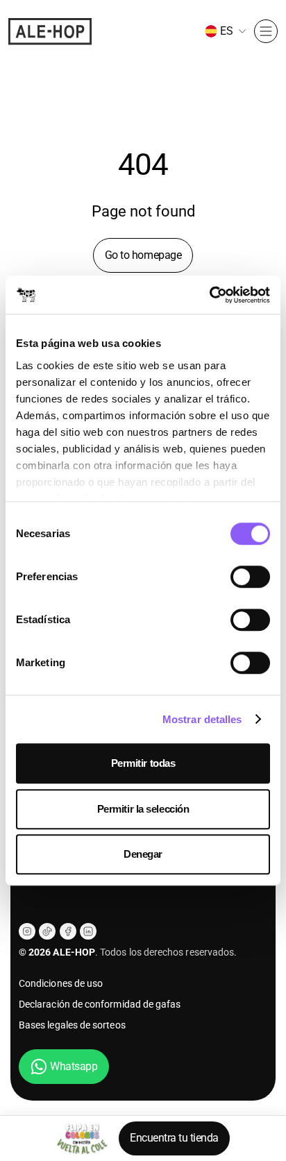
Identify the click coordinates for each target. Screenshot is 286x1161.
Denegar (143, 854)
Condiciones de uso (61, 983)
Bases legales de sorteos (72, 1025)
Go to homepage (143, 255)
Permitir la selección (143, 809)
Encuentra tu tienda (174, 1137)
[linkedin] (88, 931)
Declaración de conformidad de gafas (99, 1004)
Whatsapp (73, 1066)
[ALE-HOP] (50, 31)
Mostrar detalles (202, 719)
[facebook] (68, 931)
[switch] (250, 577)
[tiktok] (47, 931)
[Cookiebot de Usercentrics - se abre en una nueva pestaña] (209, 295)
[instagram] (27, 931)
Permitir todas (143, 763)
